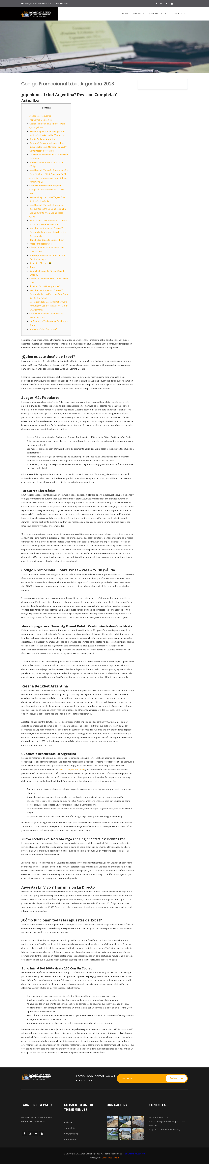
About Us (138, 13)
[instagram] (161, 4)
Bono (32, 266)
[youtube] (172, 4)
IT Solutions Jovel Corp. (134, 1153)
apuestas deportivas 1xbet (71, 769)
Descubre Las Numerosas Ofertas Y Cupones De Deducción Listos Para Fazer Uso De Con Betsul (48, 294)
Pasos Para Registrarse (40, 243)
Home (125, 13)
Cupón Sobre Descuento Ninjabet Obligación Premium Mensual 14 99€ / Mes (47, 189)
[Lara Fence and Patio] (39, 14)
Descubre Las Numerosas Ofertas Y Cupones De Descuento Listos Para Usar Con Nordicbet (48, 232)
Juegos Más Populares (40, 115)
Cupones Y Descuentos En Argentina (46, 143)
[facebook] (156, 4)
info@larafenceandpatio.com (171, 1121)
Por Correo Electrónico (40, 119)
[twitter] (166, 4)
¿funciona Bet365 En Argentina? (44, 286)
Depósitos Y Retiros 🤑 (40, 263)
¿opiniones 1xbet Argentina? (43, 329)
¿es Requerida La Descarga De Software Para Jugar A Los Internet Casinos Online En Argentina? (49, 305)
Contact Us (178, 13)
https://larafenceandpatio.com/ (164, 1129)
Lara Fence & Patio (110, 1157)
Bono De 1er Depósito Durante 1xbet (46, 239)
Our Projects (157, 13)
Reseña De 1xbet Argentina (42, 139)
